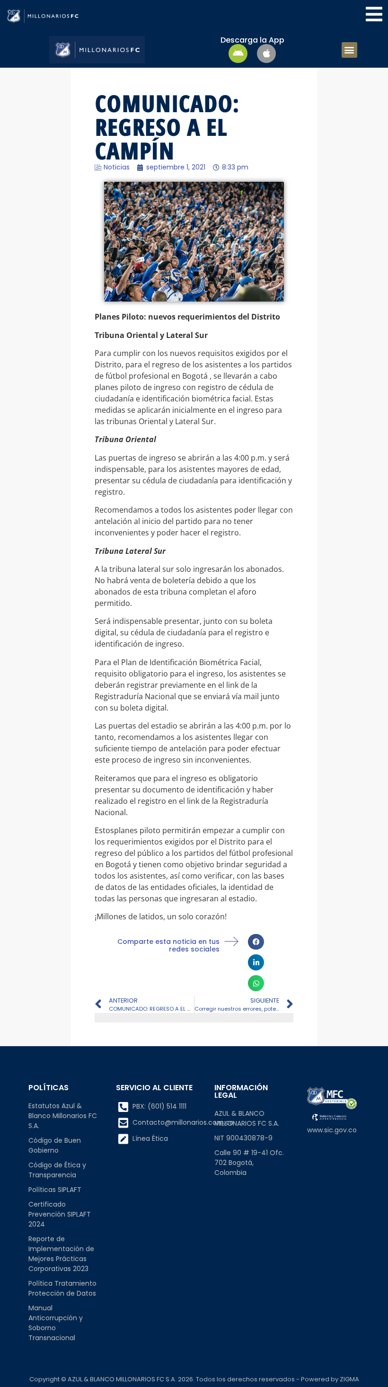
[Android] (238, 53)
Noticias (117, 167)
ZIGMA (349, 1379)
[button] (349, 50)
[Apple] (266, 53)
